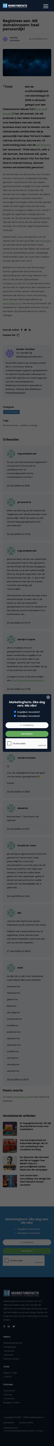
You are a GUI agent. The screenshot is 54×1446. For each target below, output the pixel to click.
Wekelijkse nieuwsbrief (28, 716)
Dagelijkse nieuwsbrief (28, 712)
